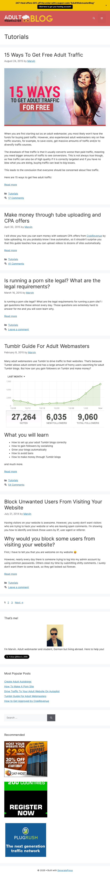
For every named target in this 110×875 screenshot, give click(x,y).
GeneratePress (65, 870)
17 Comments (16, 198)
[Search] (51, 717)
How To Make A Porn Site (19, 686)
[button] (94, 18)
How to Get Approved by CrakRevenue (26, 701)
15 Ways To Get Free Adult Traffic (43, 55)
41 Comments (16, 263)
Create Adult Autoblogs (17, 681)
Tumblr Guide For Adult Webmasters (46, 346)
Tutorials (13, 193)
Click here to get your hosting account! (55, 7)
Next (19, 602)
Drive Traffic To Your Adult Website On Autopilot (32, 691)
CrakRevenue (94, 235)
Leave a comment (18, 329)
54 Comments (16, 484)
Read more (10, 184)
